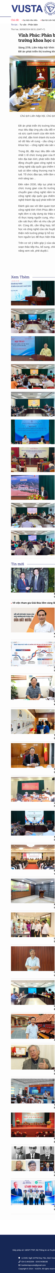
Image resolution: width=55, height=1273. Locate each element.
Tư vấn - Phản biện (29, 25)
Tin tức (14, 25)
